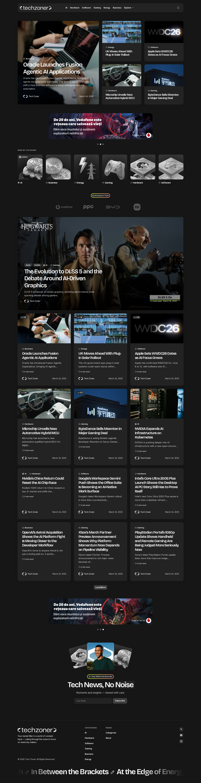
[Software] (171, 170)
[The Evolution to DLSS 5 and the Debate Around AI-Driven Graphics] (100, 263)
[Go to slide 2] (100, 144)
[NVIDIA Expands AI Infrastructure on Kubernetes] (156, 404)
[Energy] (86, 170)
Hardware (112, 90)
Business (30, 59)
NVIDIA (37, 265)
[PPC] (88, 207)
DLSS (28, 265)
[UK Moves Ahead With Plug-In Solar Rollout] (121, 32)
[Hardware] (142, 170)
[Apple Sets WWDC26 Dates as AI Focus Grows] (163, 32)
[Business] (58, 170)
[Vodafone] (64, 207)
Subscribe (120, 700)
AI (21, 182)
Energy (111, 47)
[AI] (30, 170)
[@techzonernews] (181, 729)
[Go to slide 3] (103, 144)
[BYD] (112, 207)
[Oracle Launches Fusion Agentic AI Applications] (44, 328)
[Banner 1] (101, 611)
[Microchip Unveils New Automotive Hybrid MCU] (121, 75)
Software (154, 47)
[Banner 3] (101, 126)
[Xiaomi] (137, 207)
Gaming (153, 90)
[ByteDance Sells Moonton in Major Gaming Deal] (163, 75)
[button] (178, 7)
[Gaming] (114, 170)
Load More (100, 587)
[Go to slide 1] (97, 144)
